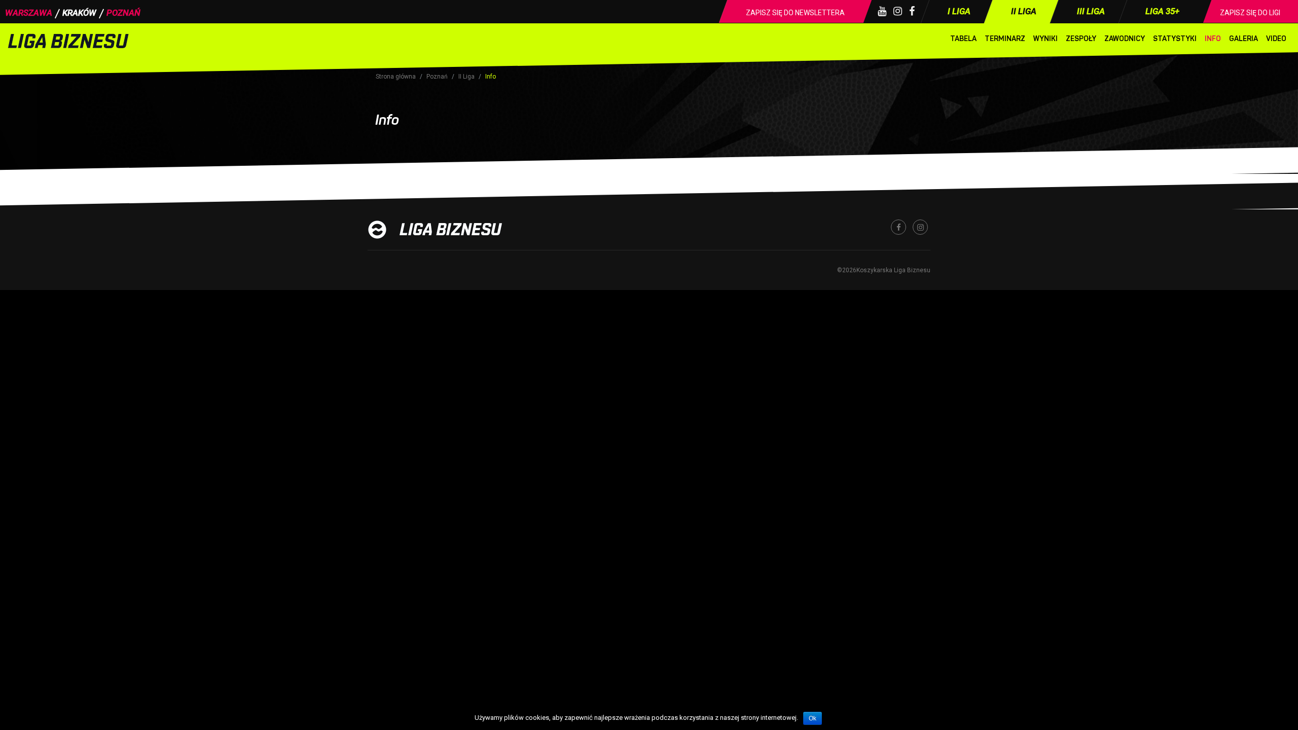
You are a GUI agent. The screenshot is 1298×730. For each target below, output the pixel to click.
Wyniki (1045, 38)
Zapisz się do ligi (1250, 13)
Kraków (79, 13)
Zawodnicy (1124, 38)
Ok (812, 718)
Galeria (1243, 38)
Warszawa (28, 13)
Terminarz (1005, 38)
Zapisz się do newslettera (795, 13)
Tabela (963, 38)
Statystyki (1175, 38)
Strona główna (396, 76)
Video (1276, 38)
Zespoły (1081, 38)
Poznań (123, 13)
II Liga (466, 76)
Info (1213, 38)
